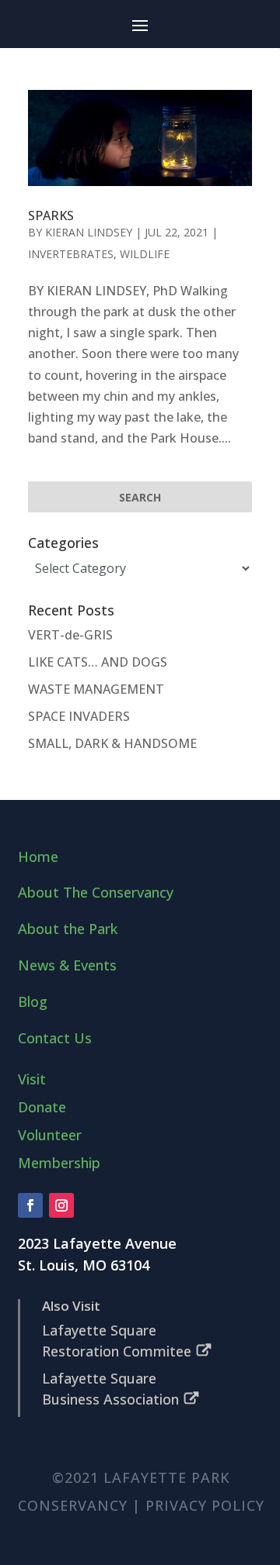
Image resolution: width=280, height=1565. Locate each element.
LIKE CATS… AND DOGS (97, 661)
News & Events (67, 965)
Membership (59, 1162)
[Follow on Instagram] (61, 1205)
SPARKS (51, 215)
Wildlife (145, 253)
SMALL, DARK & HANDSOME (112, 743)
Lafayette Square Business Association (110, 1388)
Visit (32, 1079)
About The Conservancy (95, 892)
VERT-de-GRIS (70, 634)
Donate (42, 1107)
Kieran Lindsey (88, 232)
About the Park (67, 928)
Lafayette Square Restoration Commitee (116, 1340)
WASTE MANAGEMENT (96, 689)
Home (38, 856)
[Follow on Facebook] (30, 1205)
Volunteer (50, 1134)
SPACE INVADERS (79, 716)
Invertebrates (71, 253)
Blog (32, 1001)
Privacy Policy (204, 1505)
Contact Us (55, 1038)
